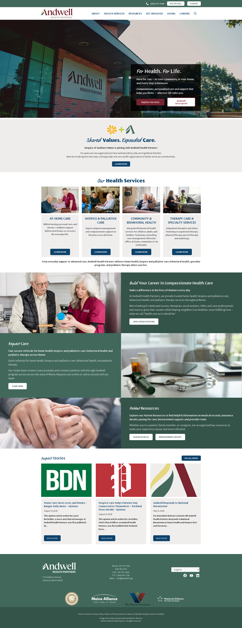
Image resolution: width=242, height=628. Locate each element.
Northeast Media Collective (131, 618)
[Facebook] (185, 575)
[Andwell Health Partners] (57, 13)
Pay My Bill (176, 3)
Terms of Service (85, 614)
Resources (135, 13)
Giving (171, 13)
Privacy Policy (98, 614)
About (96, 13)
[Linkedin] (197, 575)
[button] (195, 13)
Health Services (114, 13)
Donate (194, 3)
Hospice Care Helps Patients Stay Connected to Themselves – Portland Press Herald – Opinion (120, 506)
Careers (185, 13)
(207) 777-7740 (157, 3)
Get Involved (154, 13)
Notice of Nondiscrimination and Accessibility (146, 614)
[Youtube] (191, 575)
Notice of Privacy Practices (115, 614)
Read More (52, 538)
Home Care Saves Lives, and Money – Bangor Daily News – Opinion (65, 504)
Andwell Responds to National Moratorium (170, 504)
